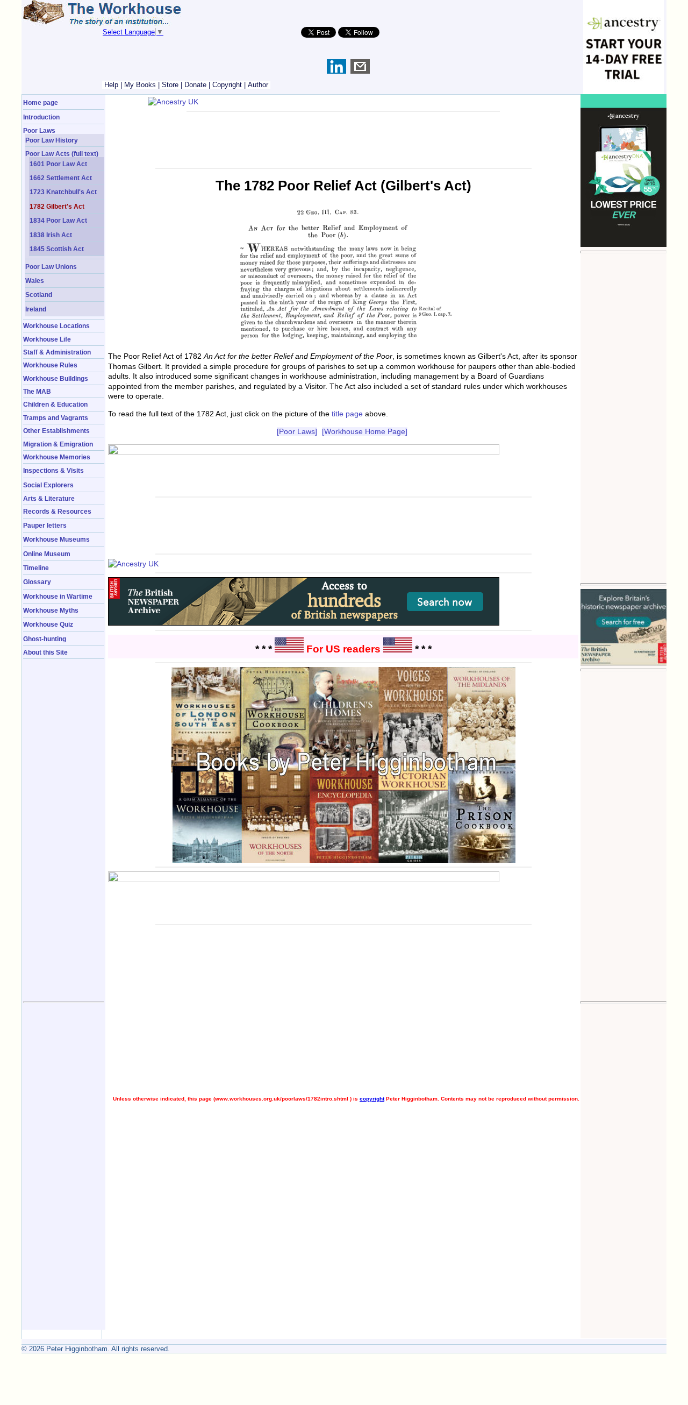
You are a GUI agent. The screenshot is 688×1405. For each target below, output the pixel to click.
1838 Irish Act (51, 234)
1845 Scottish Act (57, 248)
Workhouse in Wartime (57, 596)
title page (347, 413)
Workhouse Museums (56, 539)
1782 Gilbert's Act (57, 206)
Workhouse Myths (50, 610)
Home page (40, 102)
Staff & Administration (57, 352)
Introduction (41, 116)
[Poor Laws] (297, 431)
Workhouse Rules (50, 364)
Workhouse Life (47, 339)
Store (170, 85)
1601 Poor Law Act (58, 163)
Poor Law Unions (51, 266)
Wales (34, 280)
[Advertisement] (623, 418)
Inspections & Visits (53, 470)
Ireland (35, 309)
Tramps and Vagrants (55, 417)
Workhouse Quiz (48, 624)
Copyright (227, 85)
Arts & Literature (49, 498)
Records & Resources (57, 511)
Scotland (38, 294)
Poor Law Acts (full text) (61, 153)
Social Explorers (48, 484)
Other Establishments (56, 430)
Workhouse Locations (56, 325)
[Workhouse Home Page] (364, 431)
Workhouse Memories (56, 456)
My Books (140, 85)
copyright (372, 1099)
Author (258, 85)
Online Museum (46, 553)
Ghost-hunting (44, 638)
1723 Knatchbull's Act (63, 191)
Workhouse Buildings (55, 378)
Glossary (37, 581)
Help (111, 85)
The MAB (37, 391)
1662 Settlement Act (61, 177)
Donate (195, 85)
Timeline (36, 567)
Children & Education (55, 404)
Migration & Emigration (58, 444)
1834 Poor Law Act (58, 220)
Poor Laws (39, 130)
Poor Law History (51, 140)
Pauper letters (45, 525)
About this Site (45, 652)
